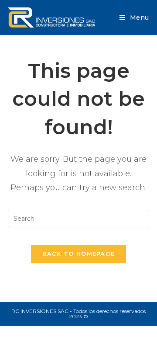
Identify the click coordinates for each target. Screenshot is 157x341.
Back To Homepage (78, 253)
